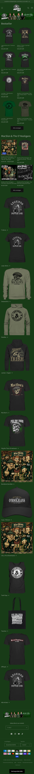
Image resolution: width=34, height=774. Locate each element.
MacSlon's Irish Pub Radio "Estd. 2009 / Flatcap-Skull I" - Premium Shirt (24, 94)
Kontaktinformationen (27, 762)
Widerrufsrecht (27, 760)
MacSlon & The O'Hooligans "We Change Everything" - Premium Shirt (24, 159)
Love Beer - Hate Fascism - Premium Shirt (7, 94)
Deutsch (24, 745)
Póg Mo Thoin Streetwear (9, 448)
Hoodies (3, 337)
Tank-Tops (4, 595)
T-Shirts (3, 230)
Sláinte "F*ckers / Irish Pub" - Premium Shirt (23, 46)
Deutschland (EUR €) (11, 745)
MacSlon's (4, 413)
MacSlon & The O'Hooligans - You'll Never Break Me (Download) (9, 182)
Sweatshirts (5, 301)
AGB (15, 762)
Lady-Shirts (4, 266)
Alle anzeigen (17, 128)
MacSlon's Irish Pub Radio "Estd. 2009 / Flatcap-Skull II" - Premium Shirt (24, 120)
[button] (2, 8)
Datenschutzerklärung (8, 762)
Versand (19, 762)
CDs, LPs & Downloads (8, 555)
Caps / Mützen (5, 520)
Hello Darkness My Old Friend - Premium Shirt (24, 70)
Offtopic (3, 667)
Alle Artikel (4, 702)
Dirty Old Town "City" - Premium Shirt (8, 70)
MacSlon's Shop (10, 760)
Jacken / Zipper (6, 373)
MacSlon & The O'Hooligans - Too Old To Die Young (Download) (24, 182)
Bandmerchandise (7, 484)
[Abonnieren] (26, 728)
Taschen (3, 631)
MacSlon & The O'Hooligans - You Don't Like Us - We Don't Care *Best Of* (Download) (8, 158)
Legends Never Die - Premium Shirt (8, 46)
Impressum (17, 765)
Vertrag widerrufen (17, 771)
